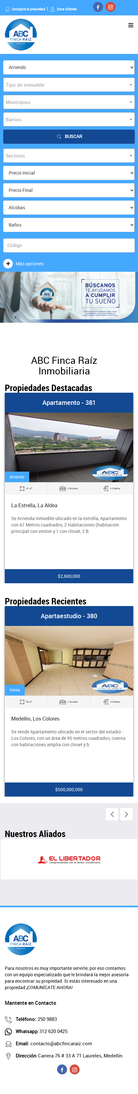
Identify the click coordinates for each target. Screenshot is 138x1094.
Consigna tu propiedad (28, 9)
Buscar (73, 136)
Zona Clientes (67, 9)
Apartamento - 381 (69, 402)
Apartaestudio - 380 (69, 615)
